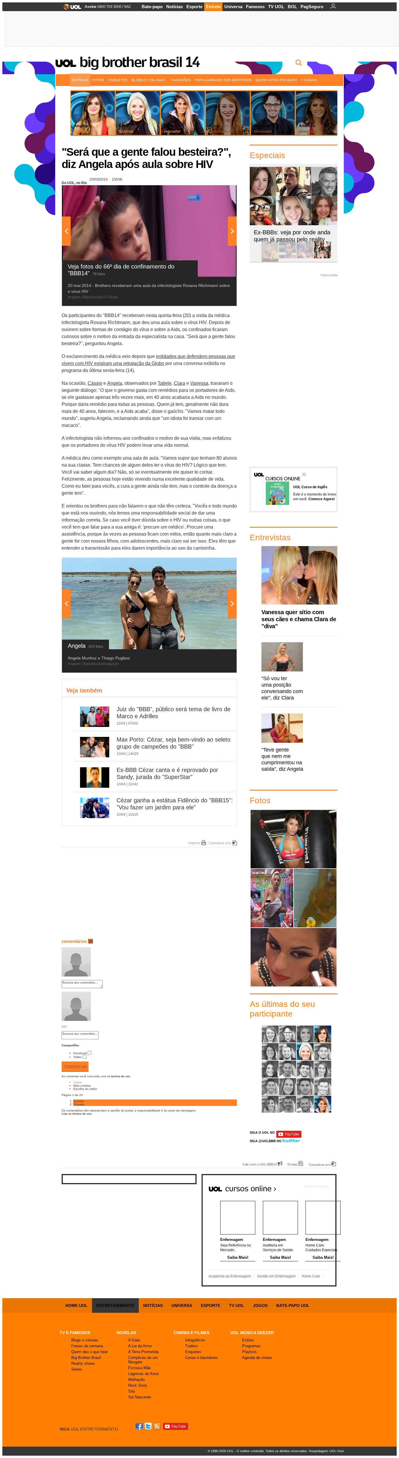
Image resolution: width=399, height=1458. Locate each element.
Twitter (77, 1057)
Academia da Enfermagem (230, 1276)
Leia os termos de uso (77, 1113)
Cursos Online (280, 470)
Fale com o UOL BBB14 (260, 1164)
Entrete (213, 6)
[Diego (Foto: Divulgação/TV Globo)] (322, 1051)
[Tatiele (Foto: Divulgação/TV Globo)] (270, 1104)
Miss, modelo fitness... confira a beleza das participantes (293, 957)
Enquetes (117, 80)
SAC (127, 7)
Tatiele (164, 383)
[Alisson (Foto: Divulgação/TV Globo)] (287, 1034)
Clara (179, 383)
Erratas (292, 1164)
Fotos (98, 80)
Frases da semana (87, 1346)
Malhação (136, 1379)
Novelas (126, 1332)
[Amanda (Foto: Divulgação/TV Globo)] (305, 1034)
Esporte (194, 6)
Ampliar (218, 193)
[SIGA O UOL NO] (288, 1136)
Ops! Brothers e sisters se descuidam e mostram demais (272, 898)
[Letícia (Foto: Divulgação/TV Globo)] (322, 1069)
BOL (292, 6)
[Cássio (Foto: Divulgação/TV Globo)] (287, 1051)
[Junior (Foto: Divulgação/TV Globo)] (305, 1069)
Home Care (311, 1276)
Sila (131, 1391)
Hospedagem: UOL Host (326, 1451)
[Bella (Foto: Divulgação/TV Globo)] (270, 1051)
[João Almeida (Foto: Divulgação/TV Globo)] (287, 1069)
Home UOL (76, 1305)
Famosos (255, 6)
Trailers (191, 1346)
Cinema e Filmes (191, 1332)
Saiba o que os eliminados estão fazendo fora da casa (293, 839)
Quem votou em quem (276, 80)
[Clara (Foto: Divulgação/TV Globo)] (305, 1051)
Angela (114, 383)
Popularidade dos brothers (223, 80)
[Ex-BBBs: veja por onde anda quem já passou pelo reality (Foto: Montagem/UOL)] (322, 257)
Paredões (181, 80)
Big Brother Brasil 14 (139, 61)
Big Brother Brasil (86, 1357)
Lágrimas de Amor (143, 1374)
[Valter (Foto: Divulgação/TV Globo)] (305, 1104)
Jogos (260, 1305)
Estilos (248, 1340)
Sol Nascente (139, 1397)
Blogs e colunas (84, 1340)
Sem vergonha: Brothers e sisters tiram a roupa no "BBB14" (315, 898)
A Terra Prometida (143, 1352)
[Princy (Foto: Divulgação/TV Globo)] (287, 1086)
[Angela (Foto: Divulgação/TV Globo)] (322, 1034)
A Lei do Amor (140, 1346)
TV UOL (276, 6)
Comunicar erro (220, 843)
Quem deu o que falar (89, 1352)
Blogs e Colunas (148, 80)
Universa (233, 6)
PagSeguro (312, 6)
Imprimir (194, 843)
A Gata (134, 1340)
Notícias (174, 6)
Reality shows (83, 1363)
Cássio (95, 383)
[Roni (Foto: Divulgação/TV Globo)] (322, 1086)
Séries (76, 1369)
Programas (251, 1346)
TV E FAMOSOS (75, 1332)
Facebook (80, 1053)
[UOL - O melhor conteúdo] (70, 8)
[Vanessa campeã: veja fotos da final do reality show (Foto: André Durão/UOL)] (269, 257)
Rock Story (137, 1385)
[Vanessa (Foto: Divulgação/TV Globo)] (322, 1104)
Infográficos (195, 1340)
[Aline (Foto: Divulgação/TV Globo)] (270, 1034)
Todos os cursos (316, 1187)
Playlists (249, 1352)
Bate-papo (152, 6)
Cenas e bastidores (201, 1357)
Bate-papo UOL (293, 1305)
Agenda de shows (257, 1357)
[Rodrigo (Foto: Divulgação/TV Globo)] (305, 1086)
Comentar (75, 1066)
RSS (157, 1426)
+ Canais (309, 80)
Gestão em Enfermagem (276, 1276)
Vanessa (199, 383)
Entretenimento (115, 1305)
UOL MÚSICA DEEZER (252, 1332)
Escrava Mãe (139, 1368)
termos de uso (120, 1076)
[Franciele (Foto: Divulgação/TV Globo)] (270, 1069)
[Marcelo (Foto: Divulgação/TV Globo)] (270, 1086)
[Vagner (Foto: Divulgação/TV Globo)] (287, 1104)
